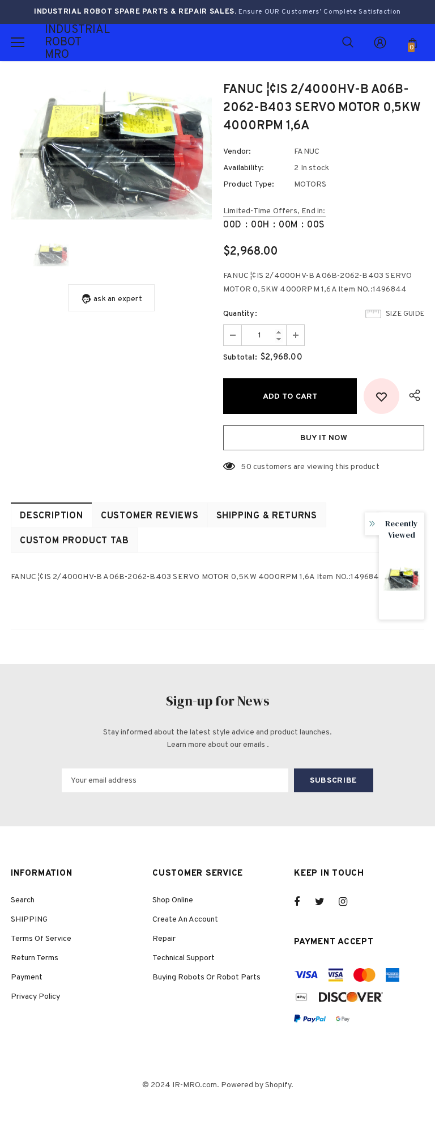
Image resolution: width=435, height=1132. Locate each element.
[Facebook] (304, 902)
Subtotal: (240, 357)
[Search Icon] (347, 42)
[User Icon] (380, 42)
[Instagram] (349, 902)
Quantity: (240, 314)
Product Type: (249, 184)
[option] (111, 152)
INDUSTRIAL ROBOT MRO (59, 42)
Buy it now (323, 438)
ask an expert (117, 299)
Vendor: (237, 152)
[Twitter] (325, 902)
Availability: (244, 168)
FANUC (306, 152)
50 (246, 467)
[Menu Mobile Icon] (17, 42)
